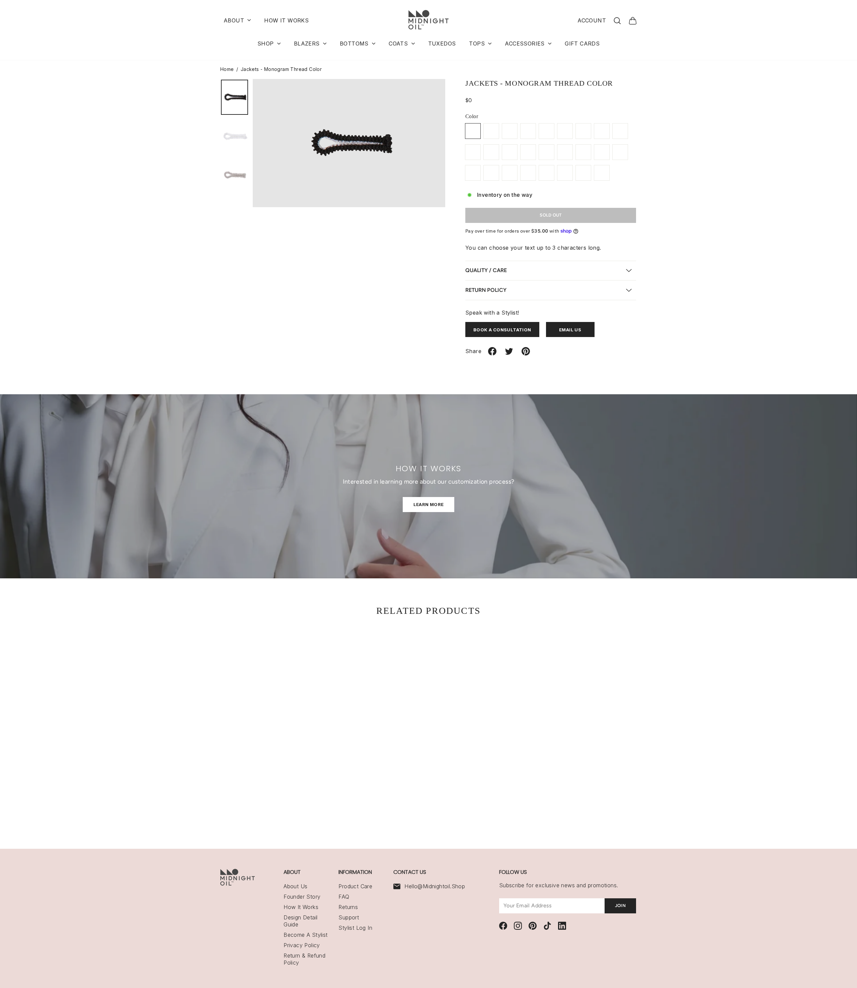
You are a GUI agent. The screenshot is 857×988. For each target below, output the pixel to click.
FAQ (343, 896)
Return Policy (486, 290)
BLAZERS (307, 43)
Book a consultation (502, 329)
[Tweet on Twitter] (509, 354)
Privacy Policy (302, 945)
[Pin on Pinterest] (526, 354)
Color (471, 116)
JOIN (620, 905)
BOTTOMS (355, 43)
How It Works (301, 907)
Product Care (355, 886)
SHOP (266, 43)
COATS (399, 43)
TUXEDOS (442, 43)
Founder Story (302, 896)
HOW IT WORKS (286, 20)
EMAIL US (570, 329)
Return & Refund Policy (304, 959)
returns (348, 907)
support (348, 917)
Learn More (428, 504)
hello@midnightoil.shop (434, 886)
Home (227, 69)
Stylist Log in (355, 927)
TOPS (477, 43)
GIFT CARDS (582, 43)
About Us (295, 886)
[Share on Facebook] (492, 354)
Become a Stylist (305, 934)
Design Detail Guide (300, 921)
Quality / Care (486, 270)
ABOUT (235, 20)
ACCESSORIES (525, 43)
